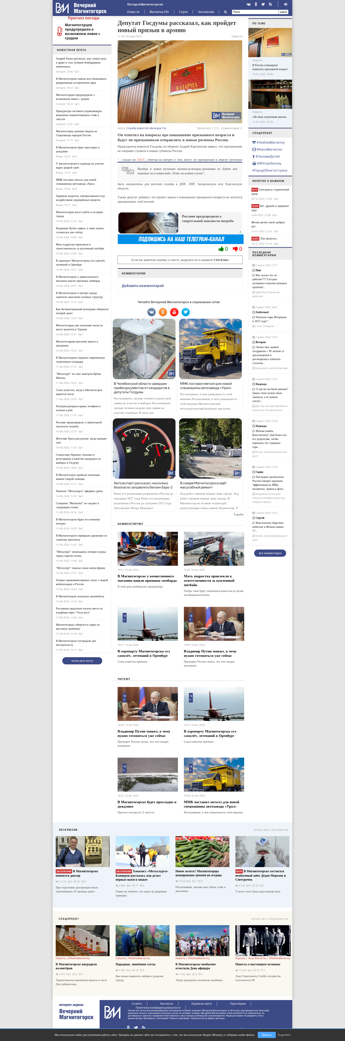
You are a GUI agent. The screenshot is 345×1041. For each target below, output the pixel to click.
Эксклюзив (206, 12)
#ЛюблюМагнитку (270, 142)
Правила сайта (201, 1003)
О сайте (137, 1003)
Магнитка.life (159, 12)
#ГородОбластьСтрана (269, 170)
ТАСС (141, 159)
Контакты (166, 1003)
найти (283, 12)
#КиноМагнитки (269, 149)
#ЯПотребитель (269, 163)
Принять (267, 1034)
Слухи (183, 12)
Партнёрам (238, 1003)
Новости (133, 12)
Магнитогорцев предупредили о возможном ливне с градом (82, 31)
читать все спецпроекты (269, 918)
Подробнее (284, 1035)
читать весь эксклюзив (271, 829)
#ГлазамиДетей (267, 156)
